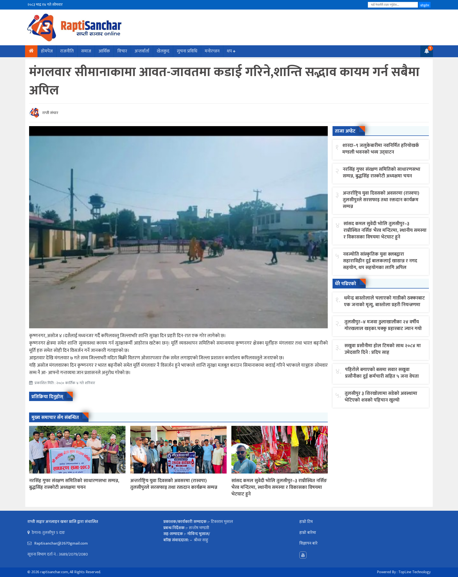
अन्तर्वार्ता (142, 51)
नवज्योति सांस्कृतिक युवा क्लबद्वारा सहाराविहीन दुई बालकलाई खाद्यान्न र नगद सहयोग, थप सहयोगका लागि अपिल (380, 261)
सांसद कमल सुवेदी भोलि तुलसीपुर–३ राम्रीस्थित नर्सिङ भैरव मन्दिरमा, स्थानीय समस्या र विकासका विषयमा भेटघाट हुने (279, 487)
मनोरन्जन (212, 51)
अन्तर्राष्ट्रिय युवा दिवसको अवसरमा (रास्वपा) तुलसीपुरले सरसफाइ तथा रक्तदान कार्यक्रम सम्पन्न (173, 484)
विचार (122, 51)
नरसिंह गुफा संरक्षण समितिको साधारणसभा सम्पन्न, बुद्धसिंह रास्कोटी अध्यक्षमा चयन (74, 484)
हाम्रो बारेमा (307, 532)
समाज (86, 51)
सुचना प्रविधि (187, 51)
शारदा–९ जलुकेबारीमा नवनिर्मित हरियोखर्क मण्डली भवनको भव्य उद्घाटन (380, 148)
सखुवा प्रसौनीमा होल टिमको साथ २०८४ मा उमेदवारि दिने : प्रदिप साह (382, 349)
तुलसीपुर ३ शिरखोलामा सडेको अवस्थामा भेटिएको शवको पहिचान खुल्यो (381, 396)
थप (229, 51)
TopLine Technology (414, 572)
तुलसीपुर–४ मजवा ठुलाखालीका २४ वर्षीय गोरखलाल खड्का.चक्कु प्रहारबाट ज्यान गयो (383, 325)
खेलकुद (163, 51)
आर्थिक (104, 51)
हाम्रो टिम (306, 521)
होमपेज (47, 51)
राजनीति (67, 51)
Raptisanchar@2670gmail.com (60, 543)
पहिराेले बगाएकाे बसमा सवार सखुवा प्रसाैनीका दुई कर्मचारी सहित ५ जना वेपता (382, 373)
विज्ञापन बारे (308, 543)
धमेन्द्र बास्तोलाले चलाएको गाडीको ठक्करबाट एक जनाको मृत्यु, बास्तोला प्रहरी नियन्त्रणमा (384, 301)
